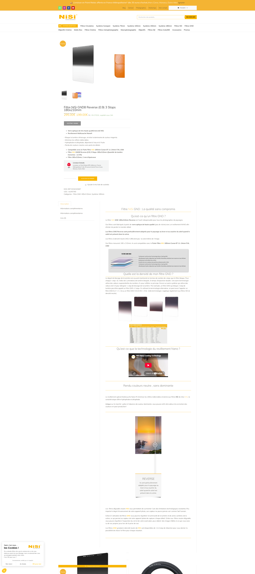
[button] (4, 570)
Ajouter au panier (87, 178)
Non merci (9, 564)
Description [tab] (64, 204)
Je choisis (23, 564)
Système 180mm (98, 194)
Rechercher (190, 17)
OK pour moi (37, 564)
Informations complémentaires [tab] (71, 208)
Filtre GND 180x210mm (82, 194)
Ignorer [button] (181, 2)
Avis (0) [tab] (63, 218)
